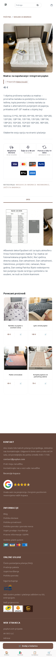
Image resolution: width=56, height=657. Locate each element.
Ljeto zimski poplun (40, 326)
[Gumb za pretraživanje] (37, 5)
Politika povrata (10, 575)
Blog (5, 514)
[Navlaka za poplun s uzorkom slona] (15, 309)
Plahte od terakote (15, 375)
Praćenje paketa (11, 567)
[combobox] (25, 5)
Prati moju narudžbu (13, 464)
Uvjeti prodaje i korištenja (15, 530)
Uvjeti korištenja (11, 571)
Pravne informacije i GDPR (15, 534)
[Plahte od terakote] (15, 358)
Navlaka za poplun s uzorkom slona (15, 327)
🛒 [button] (21, 334)
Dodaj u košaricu (30, 646)
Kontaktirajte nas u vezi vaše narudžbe (21, 468)
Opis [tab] (28, 199)
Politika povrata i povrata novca (18, 526)
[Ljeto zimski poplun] (40, 309)
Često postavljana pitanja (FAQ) (18, 563)
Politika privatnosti (12, 522)
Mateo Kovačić (21, 82)
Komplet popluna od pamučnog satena (40, 376)
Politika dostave (10, 518)
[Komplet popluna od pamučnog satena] (40, 358)
